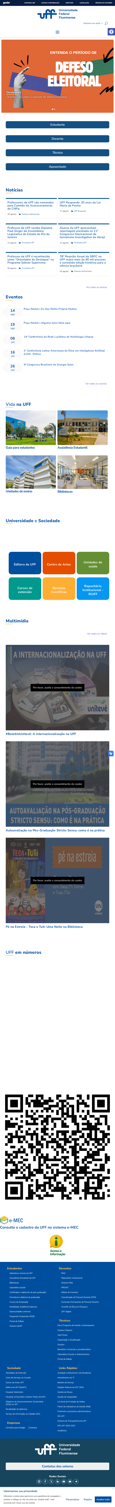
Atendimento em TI (66, 1377)
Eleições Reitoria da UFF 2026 (71, 1387)
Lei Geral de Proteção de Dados (71, 1401)
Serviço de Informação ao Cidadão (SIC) (23, 1414)
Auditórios (62, 1430)
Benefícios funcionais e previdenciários (74, 1349)
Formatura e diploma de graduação (25, 1297)
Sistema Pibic (67, 1283)
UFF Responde (80, 211)
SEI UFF (61, 1416)
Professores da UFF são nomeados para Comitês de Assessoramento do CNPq (30, 206)
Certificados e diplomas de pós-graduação (28, 1292)
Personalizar (72, 1499)
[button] (111, 31)
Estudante (57, 125)
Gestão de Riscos (65, 1392)
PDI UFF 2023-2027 (66, 1425)
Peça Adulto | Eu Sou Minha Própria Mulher (50, 309)
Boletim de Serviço (66, 1382)
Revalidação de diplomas (16, 1409)
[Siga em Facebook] (45, 1481)
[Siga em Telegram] (76, 1481)
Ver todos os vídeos (97, 633)
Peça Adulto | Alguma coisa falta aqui (47, 323)
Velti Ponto (62, 1335)
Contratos (32, 1427)
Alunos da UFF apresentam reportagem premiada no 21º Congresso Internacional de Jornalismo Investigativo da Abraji (82, 232)
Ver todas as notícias (96, 287)
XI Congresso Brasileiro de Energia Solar (49, 364)
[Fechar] (113, 1488)
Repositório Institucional (71, 1278)
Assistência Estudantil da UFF (23, 1278)
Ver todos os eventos (96, 383)
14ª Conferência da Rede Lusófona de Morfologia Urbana (58, 336)
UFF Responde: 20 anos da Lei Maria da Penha (80, 204)
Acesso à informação (50, 3)
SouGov (61, 1344)
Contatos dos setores (57, 1466)
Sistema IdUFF (16, 1326)
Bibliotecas (14, 1283)
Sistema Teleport (65, 1330)
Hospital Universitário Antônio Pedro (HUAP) (25, 1397)
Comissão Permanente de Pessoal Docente (80, 1302)
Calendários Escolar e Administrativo (73, 1354)
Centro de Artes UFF (15, 1382)
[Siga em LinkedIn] (57, 1481)
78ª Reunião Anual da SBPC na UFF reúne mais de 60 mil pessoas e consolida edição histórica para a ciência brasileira (83, 261)
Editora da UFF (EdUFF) (16, 1387)
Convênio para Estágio (15, 1427)
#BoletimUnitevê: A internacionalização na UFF (41, 734)
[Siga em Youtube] (63, 1481)
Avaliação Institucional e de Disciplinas (74, 1373)
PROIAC (65, 1287)
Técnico (57, 153)
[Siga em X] (51, 1481)
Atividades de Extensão (16, 1373)
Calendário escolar (18, 1287)
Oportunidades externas (20, 1311)
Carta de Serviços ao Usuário (18, 1377)
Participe (69, 3)
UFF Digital (66, 1311)
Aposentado (57, 167)
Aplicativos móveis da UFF (21, 1273)
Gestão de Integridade (67, 1397)
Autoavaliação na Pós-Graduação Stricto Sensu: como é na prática (55, 830)
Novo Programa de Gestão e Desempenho (76, 1325)
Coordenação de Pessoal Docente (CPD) (78, 1297)
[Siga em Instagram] (39, 1481)
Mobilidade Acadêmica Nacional (23, 1307)
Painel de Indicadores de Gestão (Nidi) (74, 1406)
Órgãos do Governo (103, 3)
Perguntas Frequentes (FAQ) (22, 1316)
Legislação (84, 3)
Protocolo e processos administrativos (74, 1411)
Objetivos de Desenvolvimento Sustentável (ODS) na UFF (24, 1403)
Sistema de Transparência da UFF (72, 1421)
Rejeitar (88, 1499)
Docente (57, 139)
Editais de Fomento (69, 1292)
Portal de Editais (17, 1321)
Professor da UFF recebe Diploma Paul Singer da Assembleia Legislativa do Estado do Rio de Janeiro (29, 232)
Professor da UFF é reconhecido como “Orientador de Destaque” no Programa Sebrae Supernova (30, 260)
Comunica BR (29, 3)
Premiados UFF (28, 242)
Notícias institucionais (30, 214)
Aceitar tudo (103, 1499)
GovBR (6, 3)
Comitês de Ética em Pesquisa (74, 1307)
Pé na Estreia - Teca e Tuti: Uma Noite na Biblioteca (44, 927)
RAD (63, 1273)
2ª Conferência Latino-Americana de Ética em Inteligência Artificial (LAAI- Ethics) (64, 352)
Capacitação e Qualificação (69, 1340)
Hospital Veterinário (14, 1392)
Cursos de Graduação (19, 1302)
